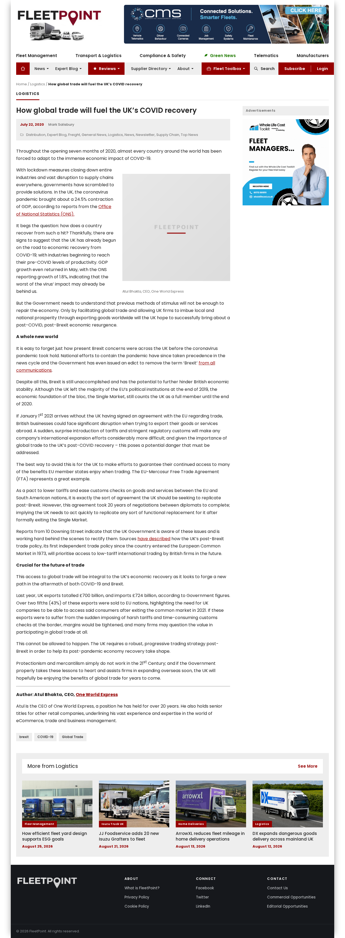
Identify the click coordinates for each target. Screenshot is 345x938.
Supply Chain (167, 134)
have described (153, 539)
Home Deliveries (191, 824)
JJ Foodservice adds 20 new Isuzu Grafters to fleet (129, 836)
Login (322, 68)
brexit (24, 737)
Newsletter (145, 134)
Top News (189, 134)
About (183, 68)
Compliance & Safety (163, 55)
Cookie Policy (137, 906)
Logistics (37, 84)
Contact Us (277, 888)
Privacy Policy (137, 897)
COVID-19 (45, 737)
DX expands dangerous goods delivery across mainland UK (285, 836)
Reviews (107, 68)
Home (21, 84)
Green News (223, 55)
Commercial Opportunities (291, 897)
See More (308, 766)
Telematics (266, 55)
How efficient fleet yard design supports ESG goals (54, 836)
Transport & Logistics (98, 55)
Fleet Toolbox (227, 68)
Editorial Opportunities (287, 906)
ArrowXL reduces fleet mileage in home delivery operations (210, 836)
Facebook (205, 888)
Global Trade (72, 737)
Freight (74, 134)
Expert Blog (66, 68)
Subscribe (294, 68)
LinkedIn (203, 906)
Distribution (36, 134)
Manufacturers (313, 55)
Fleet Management (36, 55)
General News (94, 134)
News (39, 68)
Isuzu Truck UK (113, 824)
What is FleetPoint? (142, 888)
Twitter (202, 897)
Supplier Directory (149, 68)
